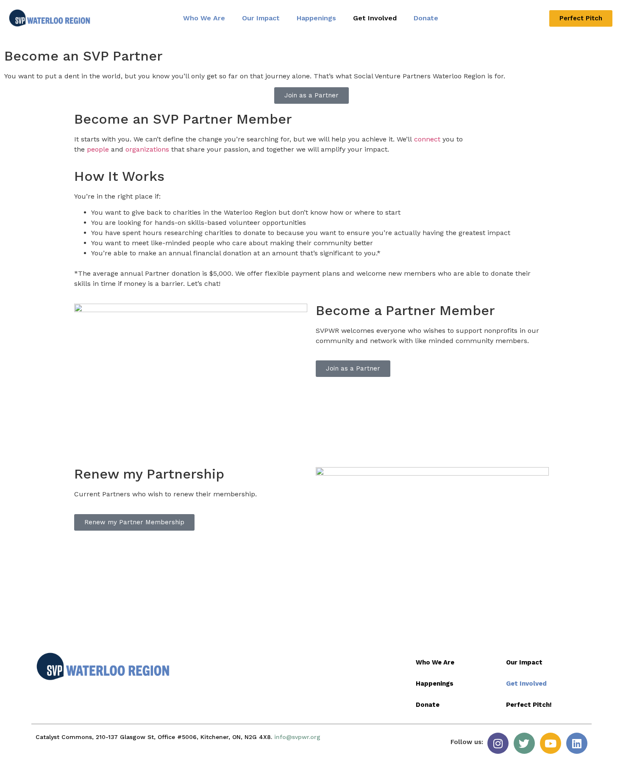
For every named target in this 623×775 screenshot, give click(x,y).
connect (427, 139)
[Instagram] (498, 743)
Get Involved (375, 18)
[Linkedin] (576, 743)
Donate (426, 18)
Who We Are (204, 18)
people (98, 149)
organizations (147, 149)
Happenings (316, 18)
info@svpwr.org (297, 736)
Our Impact (261, 18)
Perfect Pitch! (529, 705)
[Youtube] (550, 743)
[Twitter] (524, 743)
